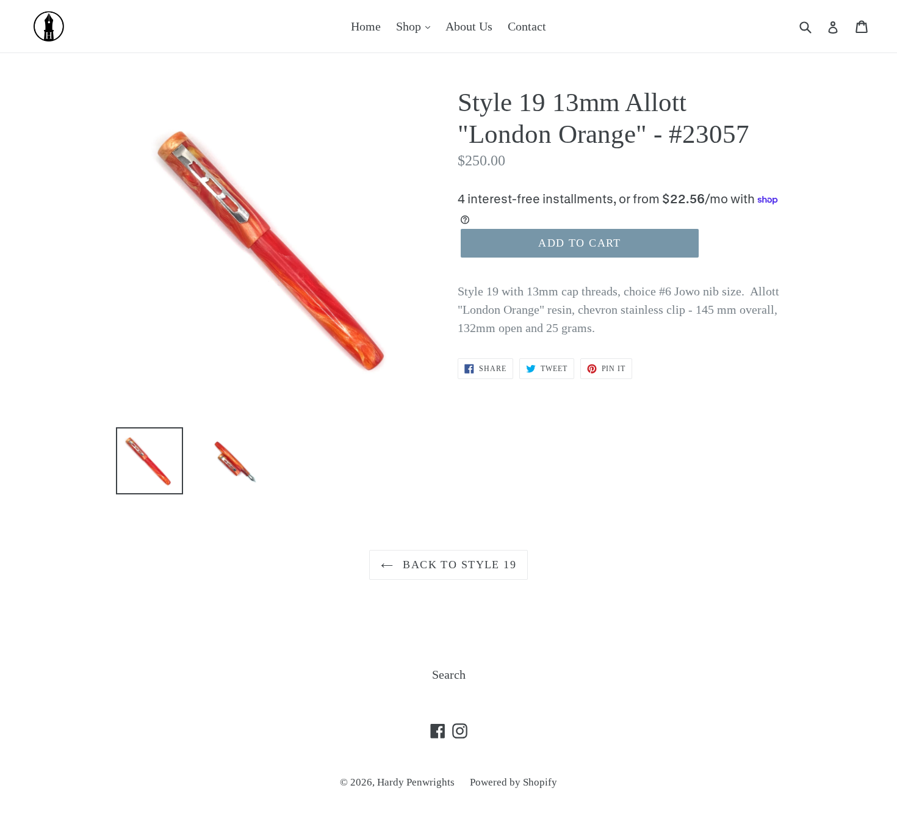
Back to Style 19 (457, 564)
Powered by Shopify (513, 782)
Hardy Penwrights (416, 782)
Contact (527, 26)
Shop (410, 26)
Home (366, 26)
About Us (468, 26)
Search (449, 674)
